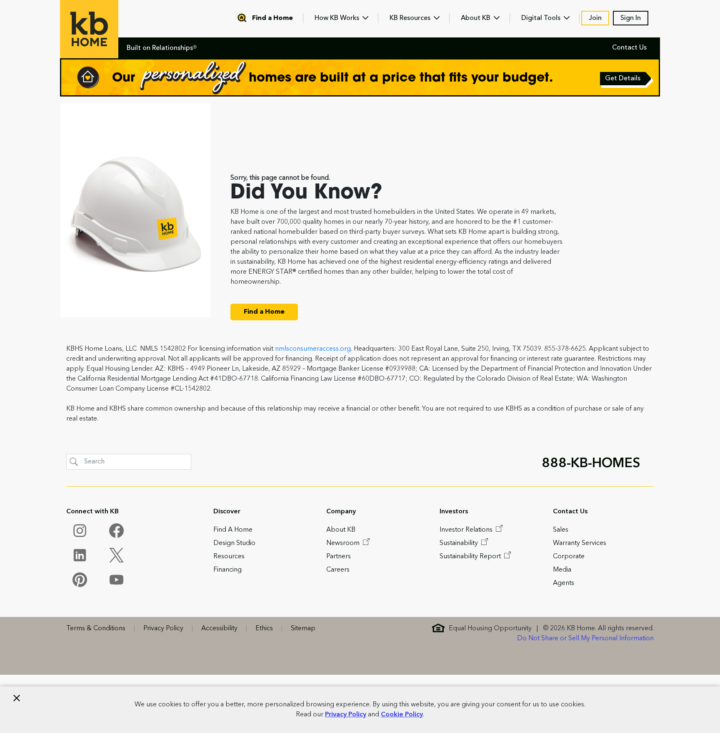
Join (595, 18)
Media (562, 570)
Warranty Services (579, 543)
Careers (338, 570)
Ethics (264, 628)
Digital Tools (541, 18)
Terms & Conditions (95, 628)
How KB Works (338, 18)
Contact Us (629, 48)
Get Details (623, 79)
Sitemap (303, 628)
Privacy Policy (345, 714)
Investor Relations (467, 530)
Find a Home (272, 18)
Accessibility (219, 628)
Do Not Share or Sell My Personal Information (585, 638)
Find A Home (232, 530)
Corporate (569, 556)
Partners (338, 556)
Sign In (630, 18)
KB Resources (411, 18)
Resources (229, 556)
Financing (227, 570)
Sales (560, 530)
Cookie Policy (402, 714)
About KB (476, 18)
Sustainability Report (471, 556)
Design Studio (234, 543)
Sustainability (460, 543)
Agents (563, 583)
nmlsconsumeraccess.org (313, 349)
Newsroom (343, 543)
